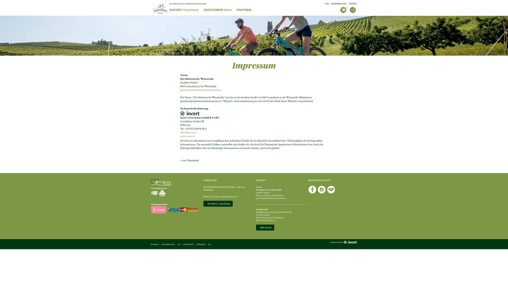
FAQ (326, 4)
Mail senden (266, 227)
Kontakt (353, 4)
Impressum (201, 244)
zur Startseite (191, 160)
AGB (178, 244)
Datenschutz (188, 244)
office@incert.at (188, 132)
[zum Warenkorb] (343, 10)
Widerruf (155, 244)
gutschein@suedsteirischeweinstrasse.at (200, 90)
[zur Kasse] (353, 10)
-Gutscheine (184, 10)
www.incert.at (187, 136)
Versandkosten (338, 4)
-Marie (218, 10)
